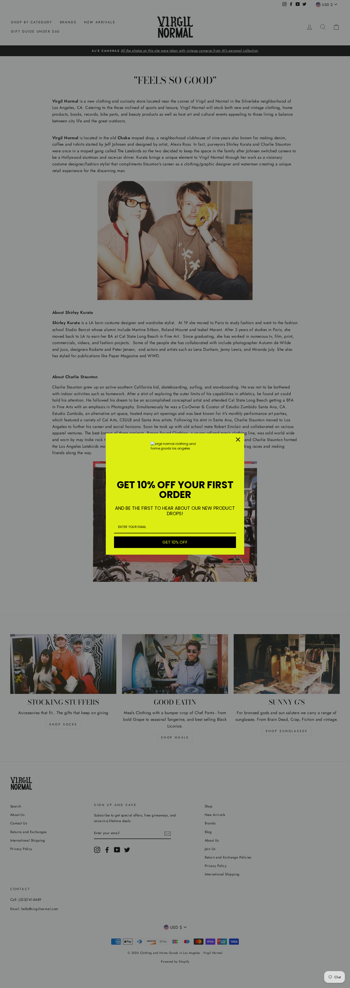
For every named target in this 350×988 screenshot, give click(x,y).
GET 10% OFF (175, 542)
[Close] (238, 439)
